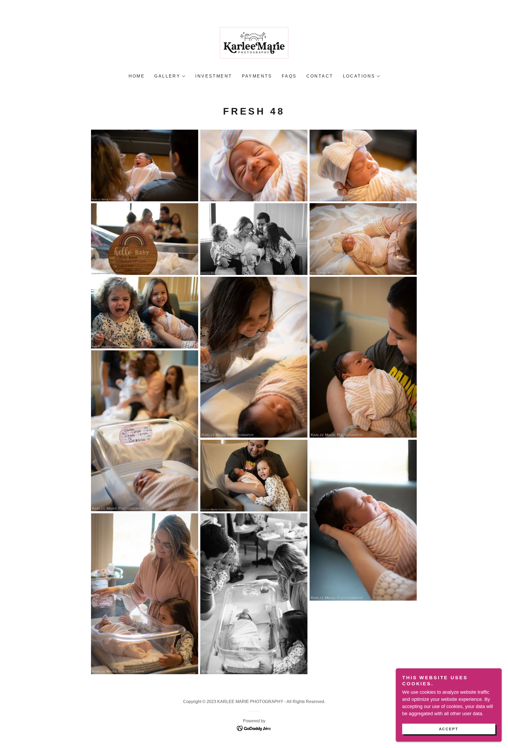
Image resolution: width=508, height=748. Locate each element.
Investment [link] (213, 76)
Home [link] (137, 76)
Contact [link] (319, 76)
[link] (254, 44)
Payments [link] (257, 76)
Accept (449, 729)
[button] (169, 76)
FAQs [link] (289, 76)
